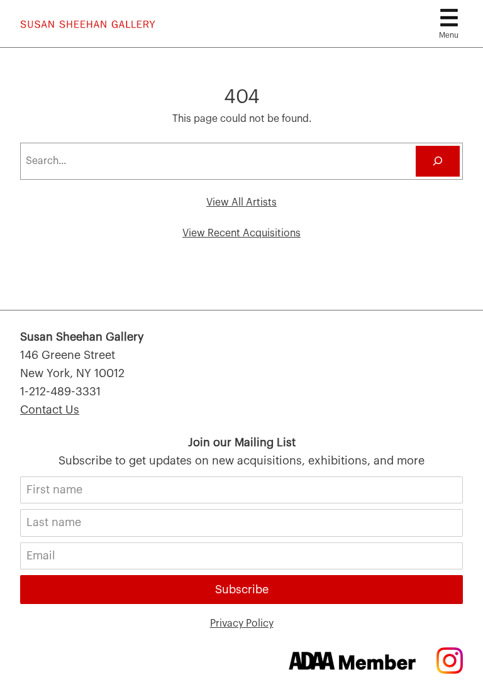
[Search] (438, 161)
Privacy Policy (242, 623)
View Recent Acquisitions (241, 233)
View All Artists (241, 202)
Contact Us (49, 409)
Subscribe (242, 589)
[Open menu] (449, 17)
